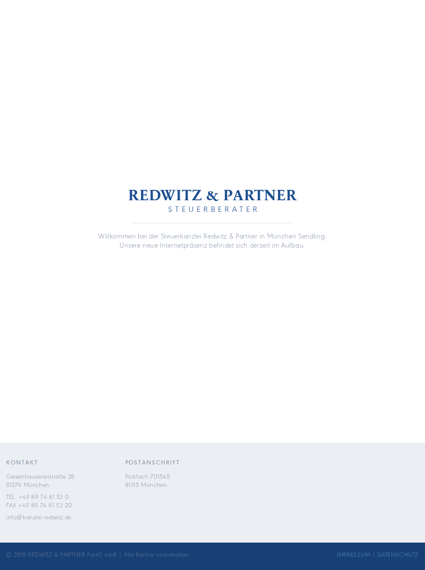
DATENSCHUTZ (398, 554)
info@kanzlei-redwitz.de (38, 517)
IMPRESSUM (353, 554)
